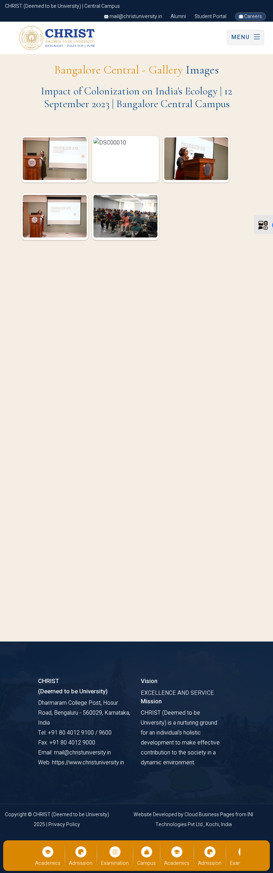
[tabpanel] (136, 193)
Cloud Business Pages (209, 814)
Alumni (178, 16)
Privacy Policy (64, 824)
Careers (252, 16)
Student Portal (210, 16)
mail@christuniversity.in (135, 16)
